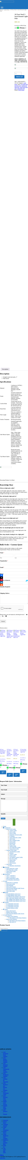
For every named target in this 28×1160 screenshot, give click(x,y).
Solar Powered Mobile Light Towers (15, 888)
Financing (5, 1120)
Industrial (7, 867)
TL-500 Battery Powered (12, 906)
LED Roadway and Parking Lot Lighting (5, 1086)
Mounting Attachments (15, 865)
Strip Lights (12, 844)
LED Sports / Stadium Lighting (5, 1060)
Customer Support (5, 1125)
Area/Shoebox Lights (14, 851)
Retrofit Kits (12, 843)
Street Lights (12, 860)
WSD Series (21, 90)
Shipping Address (4, 593)
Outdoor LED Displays (12, 916)
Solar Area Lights (10, 884)
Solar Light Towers (11, 886)
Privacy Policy (5, 1122)
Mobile (6, 892)
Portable (7, 902)
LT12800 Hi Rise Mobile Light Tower (15, 896)
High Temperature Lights (12, 878)
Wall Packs (12, 861)
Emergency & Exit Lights (15, 834)
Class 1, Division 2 (11, 877)
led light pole (18, 86)
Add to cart (19, 76)
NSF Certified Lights (14, 840)
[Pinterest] (1, 580)
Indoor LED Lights (11, 829)
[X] (1, 577)
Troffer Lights (12, 846)
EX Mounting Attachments (12, 879)
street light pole (21, 88)
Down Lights (12, 833)
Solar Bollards (9, 885)
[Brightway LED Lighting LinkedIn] (3, 1155)
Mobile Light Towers (11, 912)
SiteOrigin (2, 1158)
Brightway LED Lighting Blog (5, 1142)
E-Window (12, 836)
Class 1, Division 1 (11, 875)
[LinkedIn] (1, 582)
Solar (6, 881)
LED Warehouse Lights (6, 1093)
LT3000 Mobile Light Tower (13, 895)
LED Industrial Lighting (5, 1065)
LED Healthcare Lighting (5, 1075)
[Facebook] (1, 575)
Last (16, 557)
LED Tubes (12, 839)
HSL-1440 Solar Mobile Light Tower (15, 898)
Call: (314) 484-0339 (4, 1150)
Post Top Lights (13, 858)
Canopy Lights (13, 830)
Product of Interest (5, 580)
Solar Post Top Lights (11, 889)
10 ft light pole (24, 84)
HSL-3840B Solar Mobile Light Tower (16, 901)
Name (2, 552)
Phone (1, 574)
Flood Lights (12, 856)
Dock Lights (12, 832)
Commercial (7, 827)
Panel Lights (12, 841)
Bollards (11, 853)
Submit (3, 621)
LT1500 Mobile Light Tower (13, 894)
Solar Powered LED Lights (5, 1098)
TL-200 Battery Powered (12, 903)
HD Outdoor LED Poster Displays (17, 917)
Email (2, 567)
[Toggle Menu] (2, 7)
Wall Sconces (12, 863)
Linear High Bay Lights (15, 837)
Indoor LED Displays (11, 919)
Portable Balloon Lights (12, 908)
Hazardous (7, 874)
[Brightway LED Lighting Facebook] (0, 1155)
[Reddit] (1, 585)
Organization (4, 561)
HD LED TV (12, 922)
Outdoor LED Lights (11, 850)
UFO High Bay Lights (14, 847)
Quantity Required (5, 586)
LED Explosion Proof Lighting (5, 1054)
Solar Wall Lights (10, 891)
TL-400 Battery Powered (12, 905)
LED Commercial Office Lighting (6, 1070)
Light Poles (6, 9)
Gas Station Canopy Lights (16, 857)
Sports (6, 909)
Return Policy (4, 1132)
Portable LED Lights (5, 1107)
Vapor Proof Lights (14, 848)
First (1, 557)
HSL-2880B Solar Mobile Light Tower (16, 899)
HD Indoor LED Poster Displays (17, 920)
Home (1, 9)
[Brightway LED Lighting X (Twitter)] (1, 1155)
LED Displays (8, 915)
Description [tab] (5, 369)
